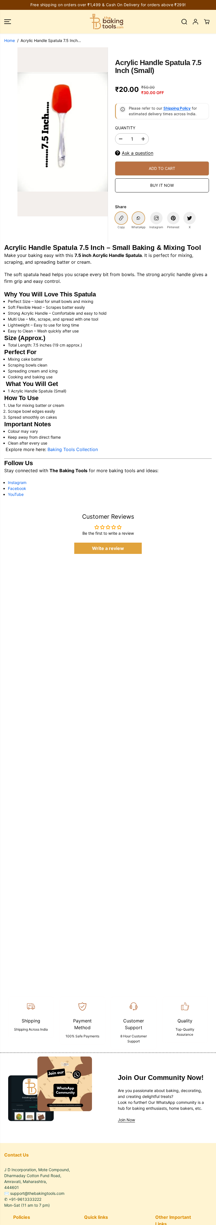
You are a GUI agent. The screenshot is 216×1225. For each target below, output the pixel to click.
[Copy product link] (121, 218)
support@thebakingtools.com (37, 1193)
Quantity (125, 127)
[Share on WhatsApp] (138, 218)
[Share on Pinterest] (173, 218)
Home (9, 40)
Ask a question (137, 153)
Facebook (17, 488)
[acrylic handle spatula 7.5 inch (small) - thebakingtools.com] (62, 131)
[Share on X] (189, 218)
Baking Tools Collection (73, 449)
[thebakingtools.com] (106, 21)
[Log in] (195, 22)
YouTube (16, 494)
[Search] (184, 22)
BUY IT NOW (162, 185)
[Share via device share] (156, 218)
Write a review (108, 548)
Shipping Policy (177, 108)
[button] (7, 22)
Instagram (17, 482)
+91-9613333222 (25, 1199)
